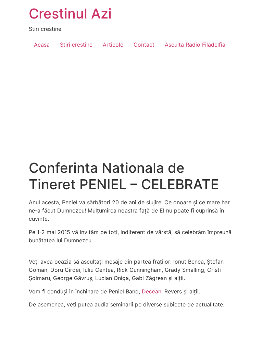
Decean (151, 291)
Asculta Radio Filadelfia (195, 44)
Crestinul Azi (70, 13)
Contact (144, 44)
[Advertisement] (131, 108)
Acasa (42, 44)
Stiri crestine (76, 44)
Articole (113, 44)
